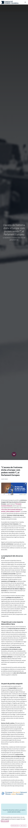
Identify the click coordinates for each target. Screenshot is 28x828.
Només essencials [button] (14, 825)
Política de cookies (4, 821)
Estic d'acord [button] (23, 825)
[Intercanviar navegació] (25, 2)
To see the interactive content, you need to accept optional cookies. (14, 811)
